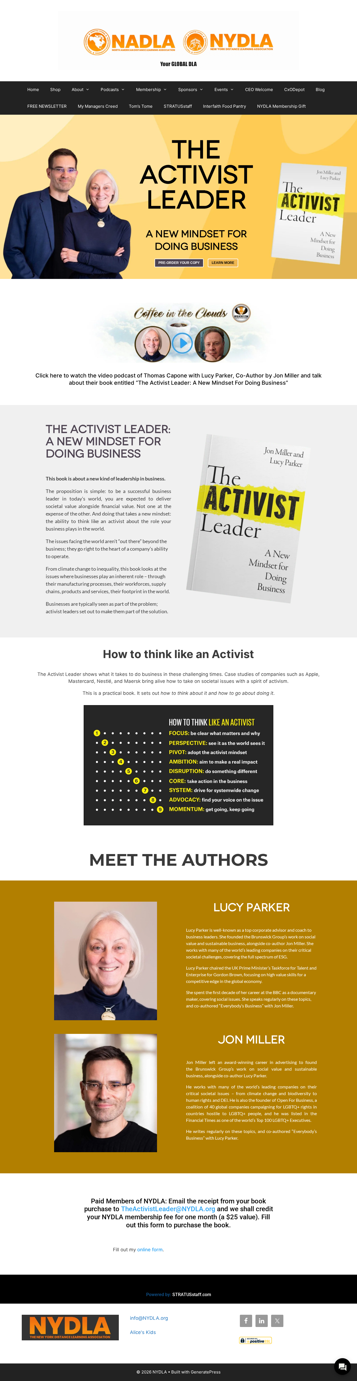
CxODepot (294, 89)
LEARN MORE (223, 263)
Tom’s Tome (141, 106)
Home (33, 89)
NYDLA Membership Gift (281, 106)
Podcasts (110, 89)
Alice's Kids (143, 1332)
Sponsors (187, 89)
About (77, 89)
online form (150, 1249)
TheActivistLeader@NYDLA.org (168, 1209)
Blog (320, 89)
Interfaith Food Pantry (224, 106)
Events (221, 89)
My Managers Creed (98, 106)
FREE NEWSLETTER (47, 106)
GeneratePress (206, 1372)
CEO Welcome (259, 89)
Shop (55, 89)
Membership (148, 89)
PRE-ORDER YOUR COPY (179, 263)
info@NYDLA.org (149, 1318)
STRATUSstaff (178, 106)
